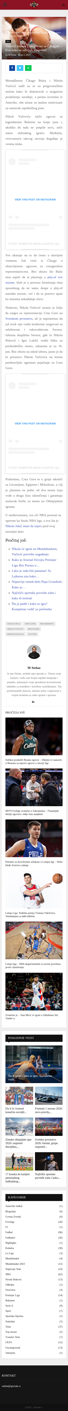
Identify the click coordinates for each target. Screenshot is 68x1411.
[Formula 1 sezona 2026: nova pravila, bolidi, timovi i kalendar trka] (49, 1096)
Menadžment (47, 624)
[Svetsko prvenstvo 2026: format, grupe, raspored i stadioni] (49, 1127)
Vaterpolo (10, 1353)
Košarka (9, 1248)
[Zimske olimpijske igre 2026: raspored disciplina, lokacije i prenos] (19, 1127)
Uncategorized (12, 1347)
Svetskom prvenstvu (18, 318)
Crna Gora (30, 624)
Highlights (10, 1243)
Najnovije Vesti (13, 1269)
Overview (10, 1290)
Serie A (9, 1305)
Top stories (11, 1332)
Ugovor (32, 634)
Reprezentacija (15, 634)
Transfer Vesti (12, 1337)
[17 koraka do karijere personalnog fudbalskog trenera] (19, 1161)
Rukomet (10, 1300)
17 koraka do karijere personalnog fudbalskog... (17, 1178)
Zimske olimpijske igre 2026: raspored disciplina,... (18, 1143)
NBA (8, 41)
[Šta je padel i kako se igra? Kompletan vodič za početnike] (34, 1064)
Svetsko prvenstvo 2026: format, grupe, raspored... (46, 1143)
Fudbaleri (10, 1237)
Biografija (10, 1211)
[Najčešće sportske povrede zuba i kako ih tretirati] (49, 1161)
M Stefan (12, 55)
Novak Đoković (13, 1279)
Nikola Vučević (15, 629)
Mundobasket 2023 (15, 1264)
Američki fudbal (13, 1206)
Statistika (10, 1321)
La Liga (9, 1253)
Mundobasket (12, 1258)
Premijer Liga (12, 1295)
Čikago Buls (13, 624)
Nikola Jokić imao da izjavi (23, 526)
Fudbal (9, 1232)
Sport (8, 1311)
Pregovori (33, 629)
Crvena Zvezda (13, 1216)
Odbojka (9, 1284)
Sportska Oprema (14, 1316)
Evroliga (9, 1222)
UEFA (8, 1342)
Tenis (8, 1326)
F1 (6, 1227)
